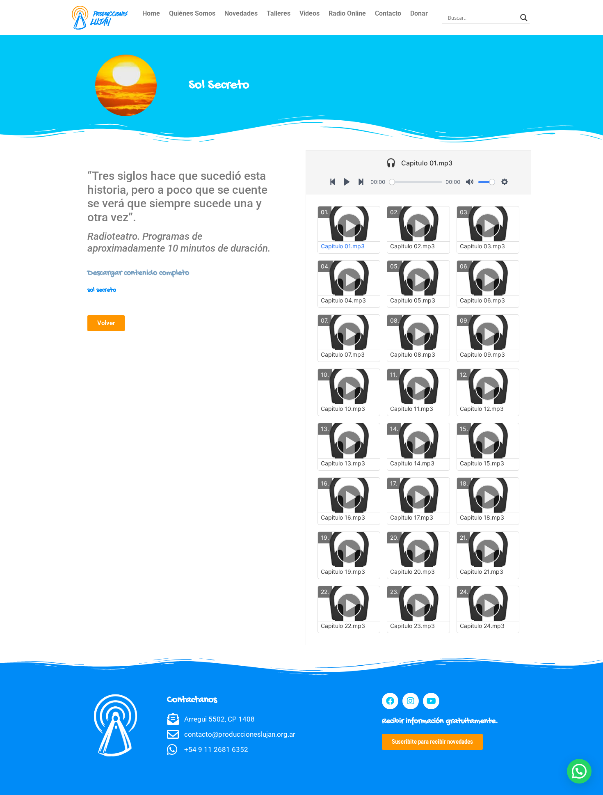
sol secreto (101, 290)
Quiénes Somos (192, 13)
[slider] (415, 182)
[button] (579, 771)
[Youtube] (431, 701)
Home (151, 13)
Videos (309, 13)
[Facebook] (390, 701)
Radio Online (347, 13)
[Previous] (332, 181)
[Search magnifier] (524, 17)
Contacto (388, 13)
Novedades (241, 13)
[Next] (361, 181)
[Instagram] (410, 701)
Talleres (278, 13)
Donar (419, 13)
